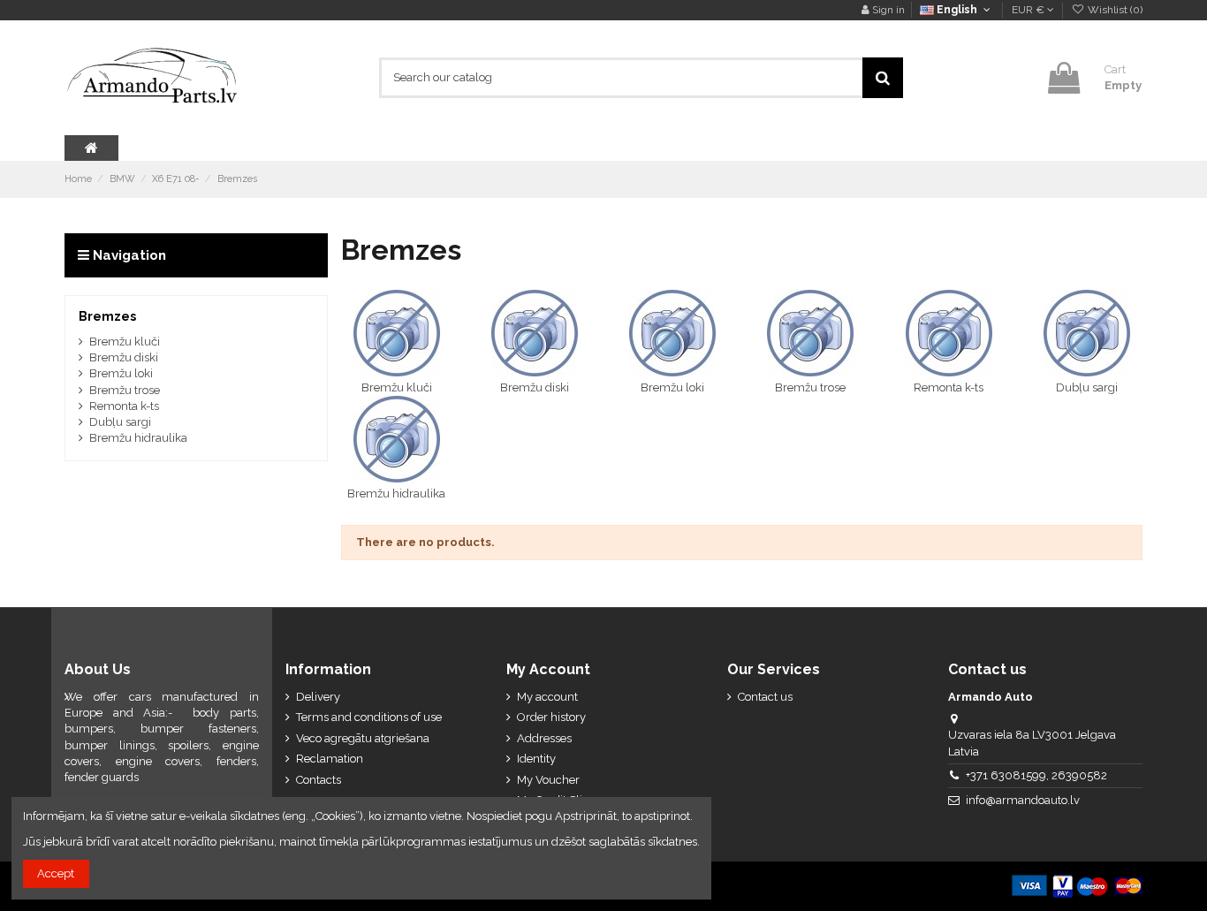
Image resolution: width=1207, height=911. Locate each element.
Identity (536, 758)
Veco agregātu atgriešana (362, 738)
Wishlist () (1113, 10)
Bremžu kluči (396, 387)
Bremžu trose (810, 387)
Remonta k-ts (948, 387)
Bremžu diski (534, 387)
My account (547, 696)
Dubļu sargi (1087, 387)
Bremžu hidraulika (396, 493)
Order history (551, 717)
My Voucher (548, 779)
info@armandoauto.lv (1023, 800)
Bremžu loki (672, 387)
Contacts (318, 779)
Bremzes (107, 316)
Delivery (318, 696)
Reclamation (329, 758)
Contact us (765, 696)
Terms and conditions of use (369, 717)
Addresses (544, 738)
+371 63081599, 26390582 (1036, 775)
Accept (55, 873)
